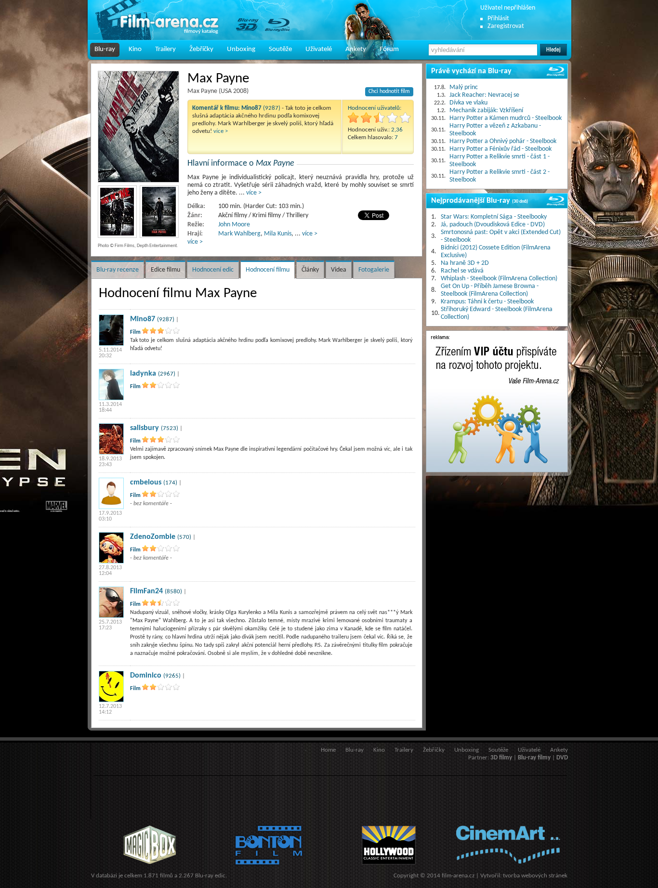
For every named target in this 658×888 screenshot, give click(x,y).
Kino (135, 49)
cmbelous (145, 482)
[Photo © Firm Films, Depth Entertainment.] (138, 126)
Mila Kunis (277, 234)
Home (328, 750)
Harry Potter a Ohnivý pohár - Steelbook (502, 141)
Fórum (389, 49)
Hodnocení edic (213, 270)
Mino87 (142, 319)
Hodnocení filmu (268, 270)
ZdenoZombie (152, 537)
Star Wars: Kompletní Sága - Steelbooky (494, 217)
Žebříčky (201, 49)
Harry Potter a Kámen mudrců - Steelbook (505, 118)
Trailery (165, 49)
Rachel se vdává (462, 271)
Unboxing (241, 49)
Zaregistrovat (505, 26)
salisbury (144, 428)
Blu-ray (104, 49)
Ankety (355, 49)
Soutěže (280, 49)
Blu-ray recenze (117, 270)
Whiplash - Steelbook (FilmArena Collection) (499, 278)
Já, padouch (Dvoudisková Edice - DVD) (493, 225)
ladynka (143, 374)
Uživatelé (318, 49)
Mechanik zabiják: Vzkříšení (486, 110)
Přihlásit (498, 18)
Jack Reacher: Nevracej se (484, 95)
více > (220, 131)
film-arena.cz (458, 876)
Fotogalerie (373, 270)
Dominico (145, 675)
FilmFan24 (146, 591)
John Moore (234, 225)
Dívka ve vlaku (468, 103)
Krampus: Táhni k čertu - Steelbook (487, 302)
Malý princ (463, 87)
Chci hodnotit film (389, 91)
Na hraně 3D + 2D (465, 263)
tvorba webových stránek (535, 876)
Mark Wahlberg (239, 234)
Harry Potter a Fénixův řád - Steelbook (500, 149)
